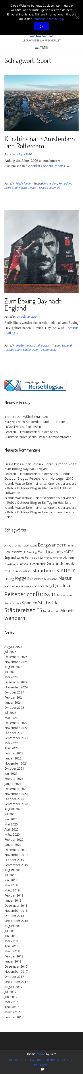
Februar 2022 (13, 753)
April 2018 (11, 946)
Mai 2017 (11, 1002)
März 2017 (12, 1012)
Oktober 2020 (14, 799)
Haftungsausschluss (59, 1060)
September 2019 (16, 865)
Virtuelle (68, 610)
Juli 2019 (10, 875)
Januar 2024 (12, 702)
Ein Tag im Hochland (56, 502)
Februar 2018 (13, 956)
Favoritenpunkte (48, 557)
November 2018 (16, 910)
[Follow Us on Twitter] (42, 1069)
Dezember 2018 (15, 905)
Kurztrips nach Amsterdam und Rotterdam (39, 142)
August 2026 (13, 646)
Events (20, 557)
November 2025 (16, 662)
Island (38, 570)
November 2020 (16, 794)
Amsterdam (50, 183)
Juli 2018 (10, 931)
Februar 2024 (13, 697)
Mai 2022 (11, 743)
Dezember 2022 (15, 723)
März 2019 (12, 890)
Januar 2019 (12, 900)
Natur (65, 578)
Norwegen (27, 586)
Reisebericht (19, 594)
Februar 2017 (13, 1017)
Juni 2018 (10, 936)
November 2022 (16, 728)
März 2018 (12, 951)
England (67, 345)
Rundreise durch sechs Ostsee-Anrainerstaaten (37, 437)
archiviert (17, 545)
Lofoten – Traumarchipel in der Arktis (31, 432)
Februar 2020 (13, 839)
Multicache (50, 578)
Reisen (46, 593)
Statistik (47, 602)
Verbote (55, 611)
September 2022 (16, 738)
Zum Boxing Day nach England (33, 304)
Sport (7, 188)
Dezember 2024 (15, 682)
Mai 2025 (11, 677)
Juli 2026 (10, 652)
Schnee (16, 603)
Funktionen (11, 564)
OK (41, 26)
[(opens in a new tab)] (35, 389)
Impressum (41, 1064)
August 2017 (13, 987)
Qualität (62, 585)
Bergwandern (52, 545)
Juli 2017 (10, 992)
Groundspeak (60, 563)
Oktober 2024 (14, 692)
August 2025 (13, 667)
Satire (7, 603)
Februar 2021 (13, 778)
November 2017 (16, 971)
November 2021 (16, 763)
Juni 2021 (10, 773)
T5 (39, 610)
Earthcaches (50, 551)
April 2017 (11, 1007)
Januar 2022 (12, 758)
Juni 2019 (10, 880)
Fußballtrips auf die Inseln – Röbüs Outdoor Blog (39, 464)
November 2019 (16, 855)
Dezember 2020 (15, 789)
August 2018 (13, 926)
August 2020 (13, 809)
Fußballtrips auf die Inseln (22, 427)
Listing (9, 578)
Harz (9, 571)
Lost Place (36, 579)
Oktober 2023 (14, 707)
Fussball (9, 350)
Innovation (23, 571)
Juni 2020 (10, 819)
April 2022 (11, 748)
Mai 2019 (11, 885)
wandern (14, 617)
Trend (46, 611)
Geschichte (38, 564)
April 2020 (11, 829)
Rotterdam (65, 183)
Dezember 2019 (15, 850)
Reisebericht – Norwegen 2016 (51, 478)
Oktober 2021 (14, 768)
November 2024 (16, 687)
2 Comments (48, 350)
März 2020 (12, 834)
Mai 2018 (11, 941)
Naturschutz (12, 586)
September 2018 (16, 921)
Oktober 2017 (14, 976)
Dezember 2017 (15, 966)
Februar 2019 (13, 895)
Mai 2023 (11, 718)
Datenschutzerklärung (25, 1060)
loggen (22, 578)
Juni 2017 (10, 997)
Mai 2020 (11, 824)
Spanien (29, 602)
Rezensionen (64, 595)
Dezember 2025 (15, 657)
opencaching (43, 586)
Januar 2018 (12, 961)
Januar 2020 (12, 844)
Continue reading (55, 166)
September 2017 (16, 982)
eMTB (68, 551)
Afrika (7, 545)
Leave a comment (49, 188)
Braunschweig (14, 552)
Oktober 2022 (14, 733)
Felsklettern (66, 558)
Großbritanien (24, 345)
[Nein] (77, 17)
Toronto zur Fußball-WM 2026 (26, 417)
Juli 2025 (10, 672)
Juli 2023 (10, 712)
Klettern (66, 570)
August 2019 (13, 870)
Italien (50, 571)
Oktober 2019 (14, 860)
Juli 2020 (10, 814)
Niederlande (23, 183)
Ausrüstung (30, 545)
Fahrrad (31, 557)
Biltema (72, 545)
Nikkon (41, 1054)
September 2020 (16, 804)
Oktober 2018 (14, 916)
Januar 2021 (12, 784)
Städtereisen (19, 188)
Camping (31, 552)
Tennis (32, 188)
